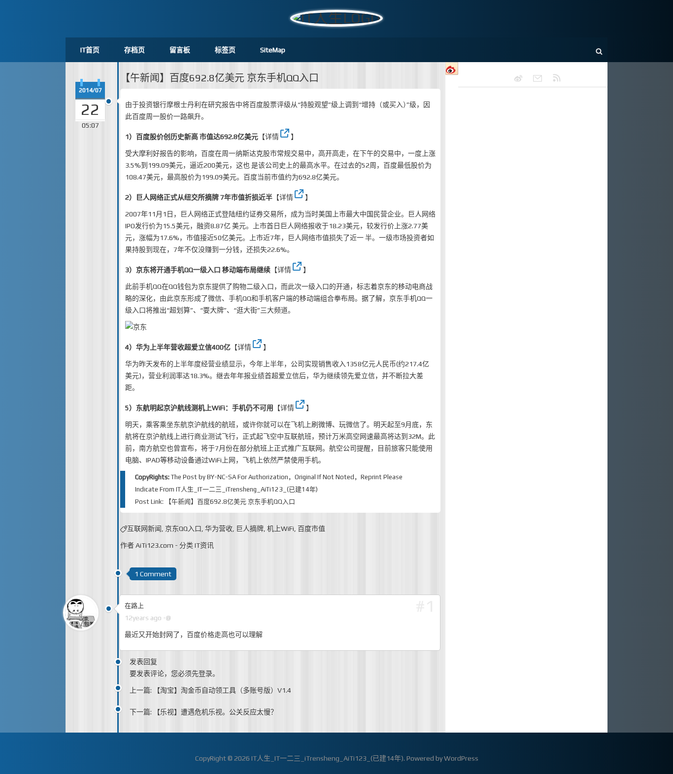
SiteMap (272, 50)
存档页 (134, 50)
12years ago (143, 618)
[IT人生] (533, 78)
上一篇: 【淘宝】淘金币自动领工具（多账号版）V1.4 (210, 690)
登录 (205, 673)
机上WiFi (280, 528)
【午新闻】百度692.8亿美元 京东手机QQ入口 (219, 77)
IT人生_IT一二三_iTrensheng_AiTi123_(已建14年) (247, 489)
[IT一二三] (514, 78)
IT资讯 (204, 545)
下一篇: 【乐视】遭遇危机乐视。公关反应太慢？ (203, 712)
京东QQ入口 (183, 528)
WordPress (461, 758)
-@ (167, 618)
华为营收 (219, 528)
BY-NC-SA (221, 477)
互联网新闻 (144, 528)
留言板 (179, 50)
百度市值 (311, 528)
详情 (272, 137)
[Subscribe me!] (552, 78)
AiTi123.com (154, 545)
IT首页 (90, 50)
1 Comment (153, 574)
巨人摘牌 (250, 528)
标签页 (225, 50)
